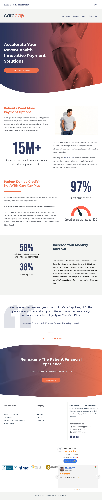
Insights (76, 16)
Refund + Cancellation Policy (14, 420)
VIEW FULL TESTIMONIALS (51, 339)
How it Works (65, 16)
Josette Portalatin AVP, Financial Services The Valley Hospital (52, 323)
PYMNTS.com (69, 158)
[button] (71, 437)
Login (95, 4)
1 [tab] (49, 333)
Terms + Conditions (11, 414)
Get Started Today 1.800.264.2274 (16, 5)
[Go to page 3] (77, 489)
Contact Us (93, 16)
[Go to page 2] (76, 489)
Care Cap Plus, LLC (71, 448)
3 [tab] (53, 333)
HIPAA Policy (9, 417)
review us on (69, 461)
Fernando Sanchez (72, 468)
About (84, 16)
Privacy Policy (9, 423)
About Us (40, 414)
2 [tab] (51, 333)
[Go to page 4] (79, 489)
